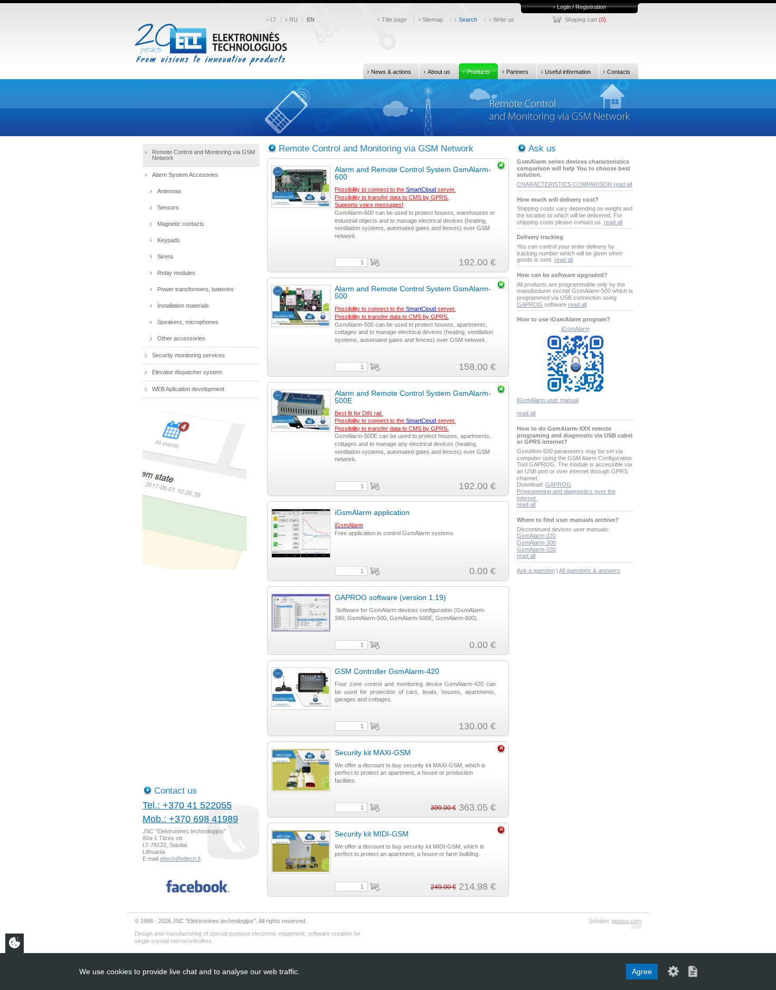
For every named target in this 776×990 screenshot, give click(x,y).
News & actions (391, 72)
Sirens (165, 256)
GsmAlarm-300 (536, 542)
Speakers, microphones (188, 322)
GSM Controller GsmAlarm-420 (387, 671)
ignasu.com (626, 921)
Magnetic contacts (180, 224)
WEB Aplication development (188, 389)
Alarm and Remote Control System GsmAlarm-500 (413, 292)
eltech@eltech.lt (180, 858)
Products (478, 72)
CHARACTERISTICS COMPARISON (565, 184)
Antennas (169, 191)
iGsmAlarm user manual (548, 400)
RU (293, 19)
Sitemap (432, 19)
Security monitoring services (188, 355)
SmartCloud (421, 189)
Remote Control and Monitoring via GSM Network (203, 155)
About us (439, 72)
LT (273, 19)
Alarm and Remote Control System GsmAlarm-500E (413, 397)
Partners (517, 72)
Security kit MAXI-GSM (373, 752)
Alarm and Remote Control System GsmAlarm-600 (413, 173)
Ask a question (536, 570)
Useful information (568, 72)
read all (622, 184)
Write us (503, 19)
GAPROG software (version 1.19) (390, 597)
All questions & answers (589, 570)
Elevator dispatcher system (187, 372)
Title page (394, 19)
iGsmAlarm (575, 329)
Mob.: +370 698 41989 (190, 819)
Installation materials (183, 305)
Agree (642, 971)
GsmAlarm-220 (536, 535)
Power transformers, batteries (195, 289)
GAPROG (530, 304)
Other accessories (181, 338)
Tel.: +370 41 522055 (187, 805)
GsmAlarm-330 (536, 549)
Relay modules (176, 273)
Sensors (168, 207)
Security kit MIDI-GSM (372, 834)
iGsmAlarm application (372, 512)
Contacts (618, 72)
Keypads (168, 240)
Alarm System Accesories (185, 175)
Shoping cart (581, 19)
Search (468, 19)
